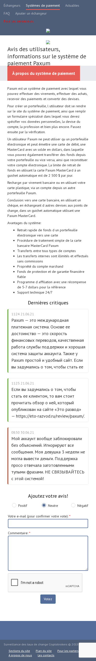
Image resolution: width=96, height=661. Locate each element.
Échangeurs (12, 5)
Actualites (72, 5)
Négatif (82, 505)
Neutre (53, 505)
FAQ (7, 13)
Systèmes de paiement (43, 5)
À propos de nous (20, 655)
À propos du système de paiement (43, 73)
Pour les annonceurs (18, 21)
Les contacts (46, 655)
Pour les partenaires (71, 651)
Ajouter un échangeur (31, 13)
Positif (22, 505)
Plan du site (44, 651)
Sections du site (19, 651)
